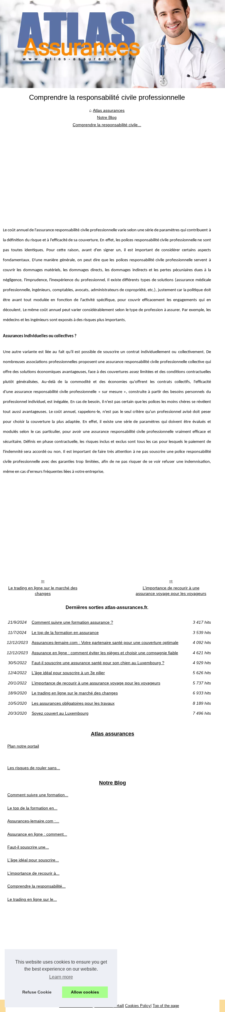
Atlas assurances (109, 110)
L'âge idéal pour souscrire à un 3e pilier (68, 673)
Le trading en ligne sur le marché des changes (42, 591)
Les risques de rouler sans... (33, 767)
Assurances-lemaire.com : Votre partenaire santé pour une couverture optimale (105, 642)
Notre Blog (107, 117)
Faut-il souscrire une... (28, 847)
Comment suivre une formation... (37, 794)
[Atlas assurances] (112, 44)
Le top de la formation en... (32, 808)
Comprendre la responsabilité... (36, 886)
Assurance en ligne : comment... (37, 834)
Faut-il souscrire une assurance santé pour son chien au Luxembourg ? (98, 663)
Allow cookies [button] (85, 992)
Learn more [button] (61, 976)
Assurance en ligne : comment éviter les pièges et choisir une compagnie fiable (105, 653)
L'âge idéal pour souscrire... (33, 860)
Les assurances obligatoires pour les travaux (73, 703)
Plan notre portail (23, 746)
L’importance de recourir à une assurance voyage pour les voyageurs (171, 591)
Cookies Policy (138, 1005)
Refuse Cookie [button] (37, 992)
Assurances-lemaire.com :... (33, 821)
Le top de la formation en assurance (65, 632)
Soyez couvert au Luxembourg (60, 713)
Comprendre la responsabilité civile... (107, 124)
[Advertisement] (107, 172)
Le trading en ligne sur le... (32, 899)
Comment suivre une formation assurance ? (72, 622)
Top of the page (166, 1005)
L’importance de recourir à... (33, 873)
